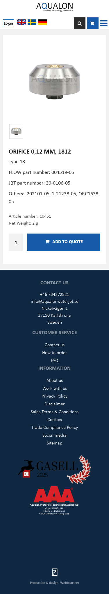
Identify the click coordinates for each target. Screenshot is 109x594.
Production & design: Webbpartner (54, 582)
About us (55, 380)
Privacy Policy (54, 396)
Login (8, 23)
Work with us (54, 388)
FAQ (54, 360)
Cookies (54, 419)
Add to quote (67, 241)
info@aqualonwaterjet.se (54, 301)
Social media (54, 435)
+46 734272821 (54, 294)
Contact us (55, 344)
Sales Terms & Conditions (54, 411)
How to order (54, 352)
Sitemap (54, 443)
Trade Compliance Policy (54, 427)
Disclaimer (54, 403)
